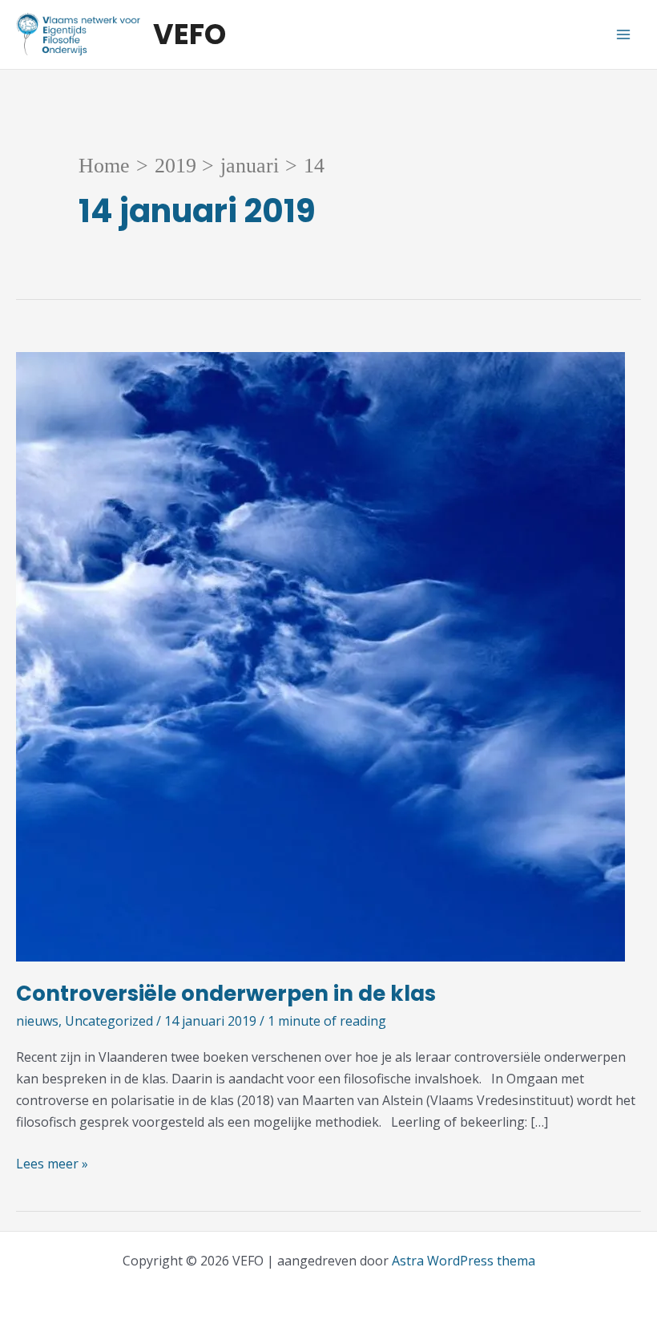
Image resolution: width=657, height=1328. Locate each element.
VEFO (189, 34)
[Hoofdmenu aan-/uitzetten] (623, 34)
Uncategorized (109, 1021)
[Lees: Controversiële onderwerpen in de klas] (320, 656)
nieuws (37, 1021)
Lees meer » (52, 1164)
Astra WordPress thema (463, 1260)
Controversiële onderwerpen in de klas (226, 993)
